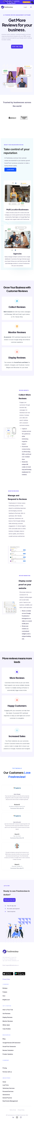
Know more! (26, 2)
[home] (7, 7)
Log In (25, 7)
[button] (31, 7)
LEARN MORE (10, 169)
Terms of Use (13, 1110)
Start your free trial (9, 900)
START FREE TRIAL (17, 46)
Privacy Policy (6, 979)
